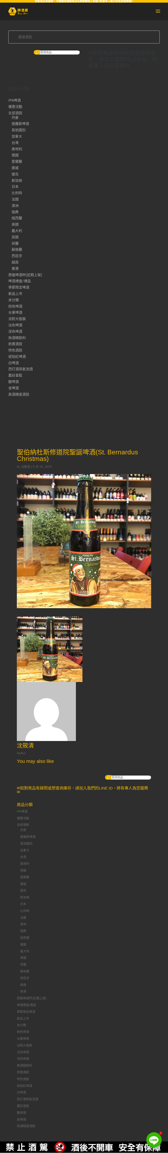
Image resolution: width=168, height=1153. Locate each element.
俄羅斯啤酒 (20, 124)
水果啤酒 (15, 312)
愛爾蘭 (17, 161)
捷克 (15, 174)
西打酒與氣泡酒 (20, 369)
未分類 (13, 300)
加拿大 (17, 136)
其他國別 (19, 130)
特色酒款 (15, 350)
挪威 (15, 168)
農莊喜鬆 (15, 375)
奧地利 (17, 149)
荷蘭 (15, 243)
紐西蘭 (17, 218)
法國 (15, 199)
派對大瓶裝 (17, 319)
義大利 (17, 231)
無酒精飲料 (17, 338)
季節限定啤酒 (18, 287)
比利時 (17, 193)
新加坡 (17, 180)
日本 (15, 187)
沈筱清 (25, 466)
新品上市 (15, 294)
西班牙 (17, 256)
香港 (15, 269)
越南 (15, 262)
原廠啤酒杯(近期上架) (25, 275)
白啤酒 (13, 363)
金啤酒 (13, 388)
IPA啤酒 (14, 100)
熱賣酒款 (15, 344)
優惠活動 (15, 107)
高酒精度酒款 (18, 394)
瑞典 (15, 212)
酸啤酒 (13, 382)
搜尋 (37, 52)
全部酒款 (15, 113)
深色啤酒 (15, 331)
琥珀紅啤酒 (17, 357)
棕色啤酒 (15, 306)
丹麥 (15, 118)
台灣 (15, 143)
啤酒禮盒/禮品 (19, 281)
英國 (15, 237)
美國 (15, 224)
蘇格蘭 (17, 250)
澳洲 (15, 206)
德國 (15, 155)
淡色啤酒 (15, 325)
